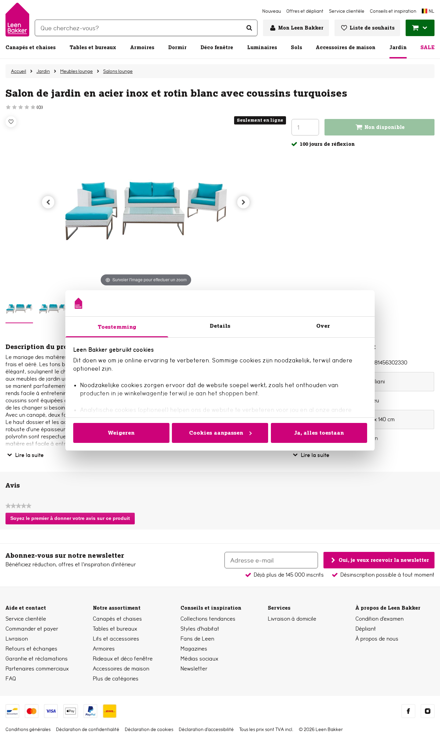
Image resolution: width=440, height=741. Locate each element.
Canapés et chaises (31, 47)
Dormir (177, 47)
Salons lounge (118, 71)
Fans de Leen (197, 638)
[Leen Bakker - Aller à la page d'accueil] (17, 19)
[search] (146, 28)
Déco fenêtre (216, 47)
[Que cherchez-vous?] (249, 28)
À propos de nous (376, 638)
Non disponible (384, 127)
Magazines (193, 648)
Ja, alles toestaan (319, 433)
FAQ (11, 678)
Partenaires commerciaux (37, 668)
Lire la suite (29, 455)
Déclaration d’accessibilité (206, 729)
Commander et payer (32, 628)
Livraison (17, 638)
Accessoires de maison (345, 47)
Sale (427, 47)
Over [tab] (323, 326)
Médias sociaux (199, 658)
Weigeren (121, 433)
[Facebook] (408, 711)
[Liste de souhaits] (11, 121)
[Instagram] (427, 711)
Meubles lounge (76, 71)
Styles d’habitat (199, 628)
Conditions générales (28, 729)
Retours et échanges (31, 648)
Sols (296, 47)
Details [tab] (220, 326)
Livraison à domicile (292, 618)
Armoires (142, 47)
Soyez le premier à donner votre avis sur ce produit (71, 519)
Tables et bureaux (92, 47)
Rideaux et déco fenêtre (123, 658)
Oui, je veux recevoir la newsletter (384, 560)
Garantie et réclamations (37, 658)
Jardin (398, 47)
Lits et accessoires (116, 638)
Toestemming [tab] (117, 327)
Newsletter (193, 668)
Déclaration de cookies (149, 729)
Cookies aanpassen (216, 433)
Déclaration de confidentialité (87, 729)
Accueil (18, 71)
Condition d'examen (379, 618)
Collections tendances (207, 618)
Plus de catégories (116, 678)
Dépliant (365, 628)
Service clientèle (26, 618)
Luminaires (262, 47)
